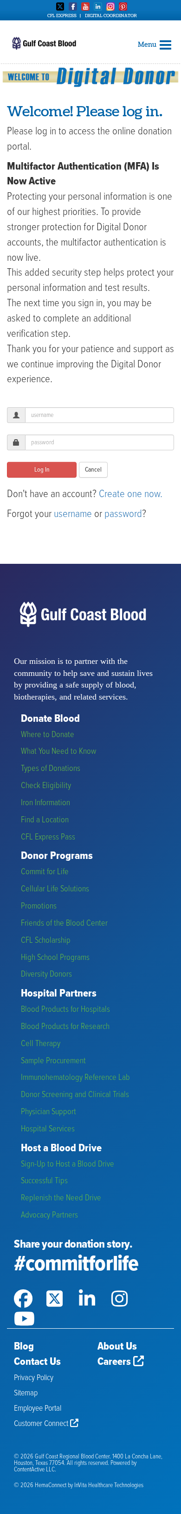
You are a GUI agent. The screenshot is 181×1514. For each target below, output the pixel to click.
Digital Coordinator (111, 16)
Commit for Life (45, 872)
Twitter (60, 6)
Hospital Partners (59, 994)
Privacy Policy (33, 1378)
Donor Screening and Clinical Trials (75, 1095)
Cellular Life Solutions (55, 889)
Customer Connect (42, 1424)
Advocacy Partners (49, 1215)
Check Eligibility (46, 786)
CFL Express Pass (48, 837)
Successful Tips (44, 1181)
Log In (42, 470)
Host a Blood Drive (61, 1148)
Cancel (93, 470)
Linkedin (98, 6)
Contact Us (37, 1362)
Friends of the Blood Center (64, 923)
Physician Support (48, 1112)
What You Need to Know (58, 752)
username (73, 514)
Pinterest (123, 6)
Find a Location (45, 820)
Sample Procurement (53, 1061)
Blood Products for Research (65, 1027)
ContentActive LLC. (35, 1470)
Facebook (73, 6)
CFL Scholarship (46, 941)
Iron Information (45, 803)
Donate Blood (50, 719)
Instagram (110, 6)
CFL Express (62, 16)
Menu (148, 44)
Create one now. (130, 494)
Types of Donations (50, 769)
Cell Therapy (40, 1044)
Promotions (39, 906)
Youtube (85, 6)
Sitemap (26, 1393)
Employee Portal (37, 1408)
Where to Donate (47, 735)
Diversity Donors (46, 974)
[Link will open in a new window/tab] (30, 1287)
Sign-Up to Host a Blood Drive (67, 1164)
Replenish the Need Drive (61, 1198)
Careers (115, 1362)
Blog (24, 1346)
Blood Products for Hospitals (65, 1010)
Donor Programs (57, 856)
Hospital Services (48, 1129)
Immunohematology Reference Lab (75, 1078)
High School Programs (55, 958)
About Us (117, 1346)
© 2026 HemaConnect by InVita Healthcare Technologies (78, 1485)
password (123, 514)
